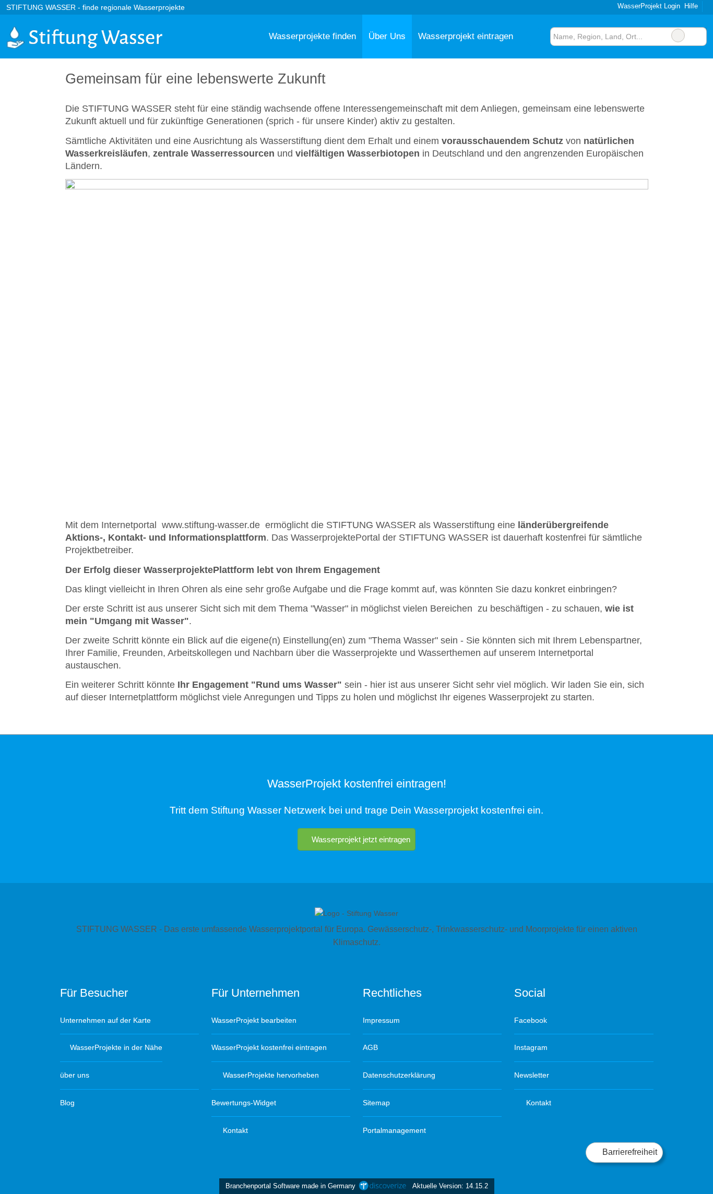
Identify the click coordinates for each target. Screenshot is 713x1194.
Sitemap (376, 1103)
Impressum (381, 1020)
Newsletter (531, 1075)
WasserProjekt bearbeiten (253, 1020)
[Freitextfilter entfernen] (678, 35)
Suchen (698, 35)
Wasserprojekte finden (312, 36)
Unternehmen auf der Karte (105, 1020)
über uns (74, 1075)
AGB (370, 1047)
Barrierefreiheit (628, 1152)
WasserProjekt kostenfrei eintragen (269, 1047)
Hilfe (691, 6)
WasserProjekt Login (647, 6)
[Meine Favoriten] (534, 36)
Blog (67, 1103)
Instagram (531, 1047)
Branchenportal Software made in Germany (288, 1186)
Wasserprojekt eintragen (465, 36)
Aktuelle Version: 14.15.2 (450, 1186)
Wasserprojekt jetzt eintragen (361, 839)
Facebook (530, 1020)
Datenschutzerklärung (399, 1075)
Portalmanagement (394, 1130)
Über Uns (387, 36)
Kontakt (234, 1130)
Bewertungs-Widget (243, 1103)
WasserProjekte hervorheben (270, 1075)
